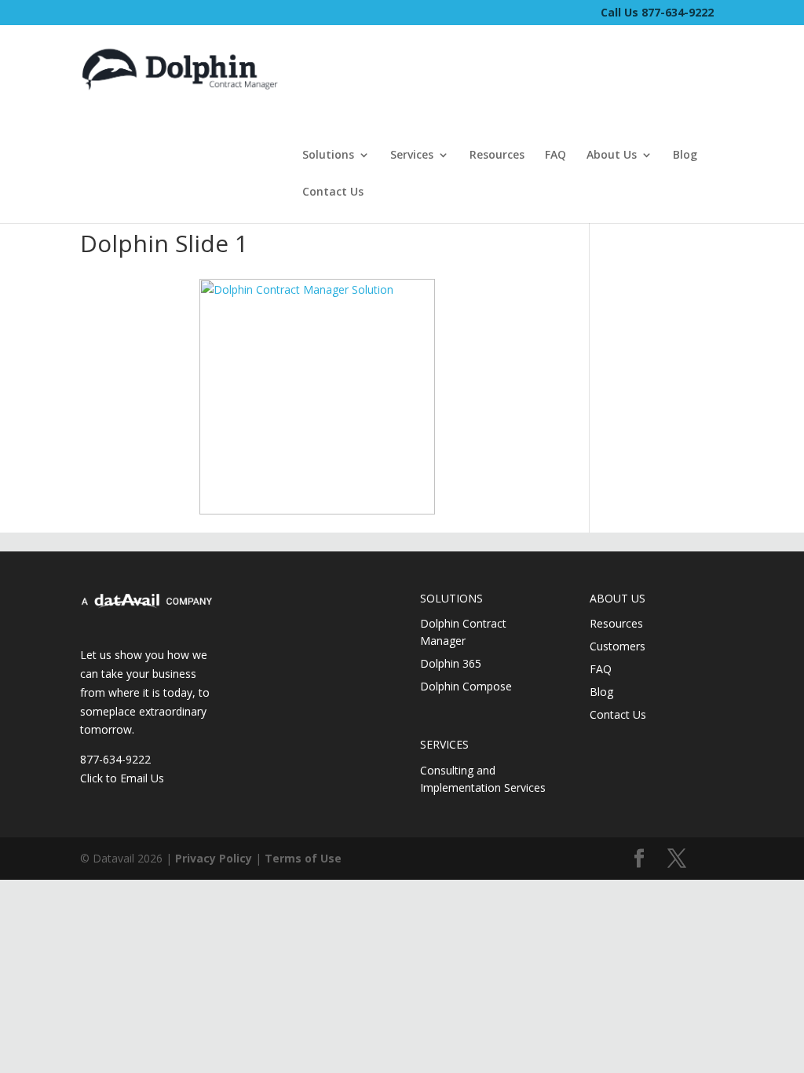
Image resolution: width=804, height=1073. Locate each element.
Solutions (328, 155)
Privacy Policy (213, 858)
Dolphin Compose (466, 686)
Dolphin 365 (450, 663)
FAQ (555, 155)
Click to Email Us (122, 778)
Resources (497, 155)
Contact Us (333, 192)
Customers (617, 646)
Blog (685, 155)
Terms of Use (303, 858)
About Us (612, 155)
